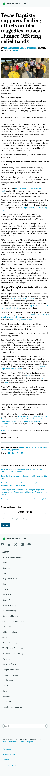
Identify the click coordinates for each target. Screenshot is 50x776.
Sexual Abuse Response (12, 707)
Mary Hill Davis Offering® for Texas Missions (20, 419)
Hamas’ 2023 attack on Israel (21, 320)
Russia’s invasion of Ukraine (21, 298)
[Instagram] (9, 544)
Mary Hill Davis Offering (12, 653)
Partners (6, 589)
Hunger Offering (9, 664)
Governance (7, 563)
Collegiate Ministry (10, 616)
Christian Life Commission (36, 447)
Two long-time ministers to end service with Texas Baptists (24, 499)
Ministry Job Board (10, 675)
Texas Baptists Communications (21, 47)
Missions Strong (9, 611)
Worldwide (6, 659)
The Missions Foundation (12, 648)
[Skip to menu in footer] (46, 3)
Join (4, 712)
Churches (6, 568)
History (5, 584)
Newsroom (7, 749)
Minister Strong (9, 605)
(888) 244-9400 (9, 765)
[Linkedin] (22, 544)
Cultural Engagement (10, 449)
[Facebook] (3, 544)
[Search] (45, 726)
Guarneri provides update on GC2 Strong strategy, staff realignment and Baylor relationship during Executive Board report (24, 492)
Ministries (7, 594)
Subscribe (5, 430)
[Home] (14, 3)
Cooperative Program (11, 643)
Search (5, 525)
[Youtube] (29, 544)
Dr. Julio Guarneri (9, 579)
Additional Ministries (11, 632)
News (15, 50)
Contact (6, 760)
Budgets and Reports (11, 669)
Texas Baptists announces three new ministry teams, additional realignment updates (21, 484)
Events (5, 685)
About (5, 552)
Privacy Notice (9, 754)
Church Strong (8, 600)
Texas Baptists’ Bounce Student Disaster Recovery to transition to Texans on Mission (21, 470)
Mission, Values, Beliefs (12, 557)
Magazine (6, 696)
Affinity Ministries (9, 627)
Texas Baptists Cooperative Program (32, 416)
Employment (7, 680)
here (28, 375)
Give (4, 637)
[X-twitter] (15, 544)
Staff (4, 573)
